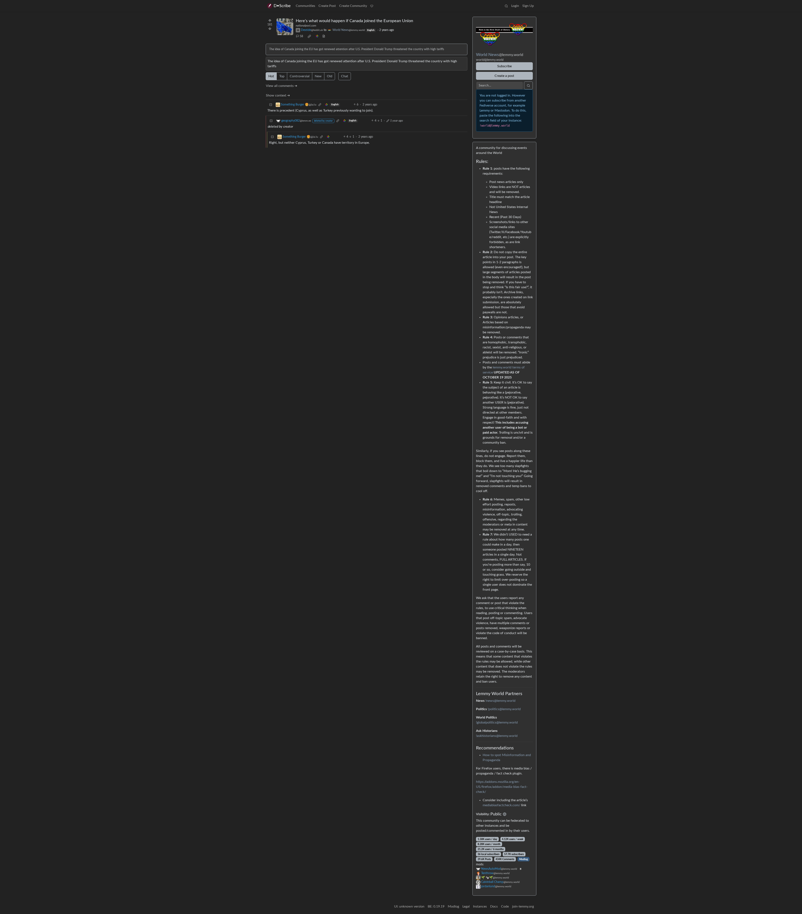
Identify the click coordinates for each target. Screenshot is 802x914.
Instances (480, 906)
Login (515, 6)
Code (505, 906)
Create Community (353, 6)
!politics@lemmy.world (504, 709)
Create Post (327, 6)
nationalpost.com (306, 25)
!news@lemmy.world (500, 700)
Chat (344, 76)
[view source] (323, 36)
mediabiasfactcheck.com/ (501, 805)
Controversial (300, 76)
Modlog (523, 859)
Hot (271, 76)
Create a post (504, 75)
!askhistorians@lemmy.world (497, 736)
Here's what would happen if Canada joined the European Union (354, 21)
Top (281, 76)
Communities (305, 6)
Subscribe (504, 66)
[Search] (506, 6)
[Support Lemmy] (372, 6)
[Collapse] (270, 105)
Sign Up (528, 6)
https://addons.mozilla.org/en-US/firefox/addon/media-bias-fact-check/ (502, 786)
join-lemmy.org (523, 906)
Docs (494, 906)
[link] (309, 36)
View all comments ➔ (281, 86)
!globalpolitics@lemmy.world (497, 722)
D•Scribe (282, 6)
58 (301, 36)
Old (329, 76)
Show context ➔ (278, 95)
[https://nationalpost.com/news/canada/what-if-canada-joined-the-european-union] (285, 26)
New (318, 76)
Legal (466, 906)
